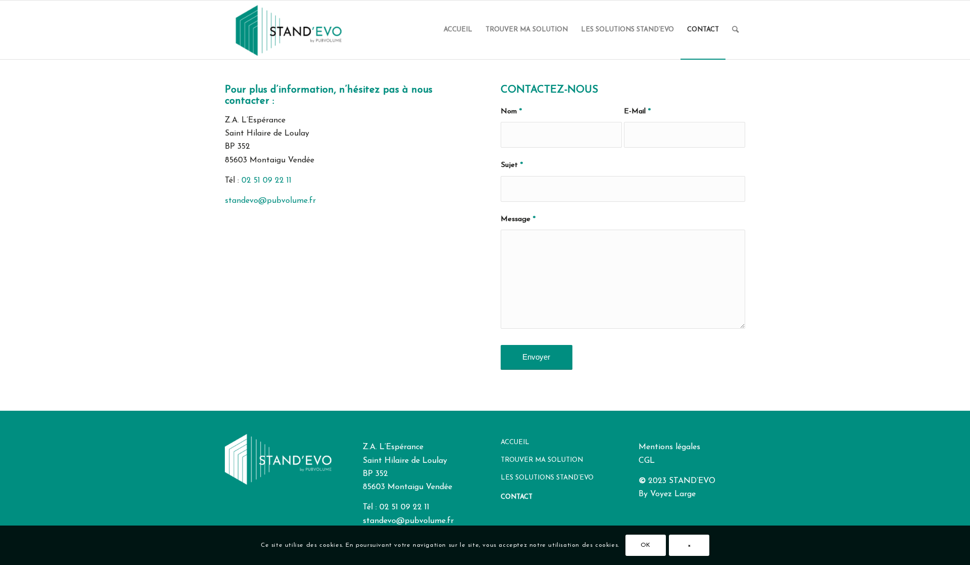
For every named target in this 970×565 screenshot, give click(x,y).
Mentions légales (669, 447)
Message (518, 219)
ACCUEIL (515, 442)
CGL (647, 461)
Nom (511, 111)
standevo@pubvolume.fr (270, 201)
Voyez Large (673, 494)
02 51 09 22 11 (266, 181)
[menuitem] (458, 30)
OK (646, 545)
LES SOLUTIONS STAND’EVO (547, 477)
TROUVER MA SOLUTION (542, 460)
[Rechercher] (735, 30)
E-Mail (637, 111)
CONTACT (516, 497)
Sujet (512, 165)
